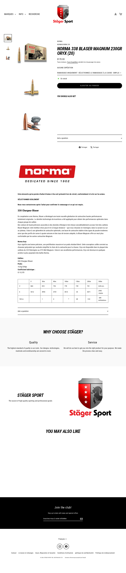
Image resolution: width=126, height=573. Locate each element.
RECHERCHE (34, 14)
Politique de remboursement (105, 553)
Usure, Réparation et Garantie (45, 553)
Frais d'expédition (72, 62)
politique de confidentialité (84, 553)
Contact (13, 553)
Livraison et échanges (25, 553)
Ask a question (62, 138)
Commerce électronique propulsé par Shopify (75, 557)
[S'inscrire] (81, 518)
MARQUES (9, 14)
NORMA (59, 41)
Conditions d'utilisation (65, 553)
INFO (21, 14)
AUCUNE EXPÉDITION (65, 68)
